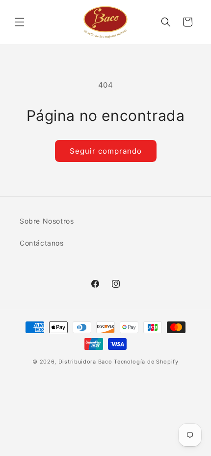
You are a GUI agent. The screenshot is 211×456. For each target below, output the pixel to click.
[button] (19, 22)
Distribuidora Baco (85, 361)
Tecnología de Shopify (146, 361)
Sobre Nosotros (47, 221)
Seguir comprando (106, 151)
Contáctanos (42, 243)
